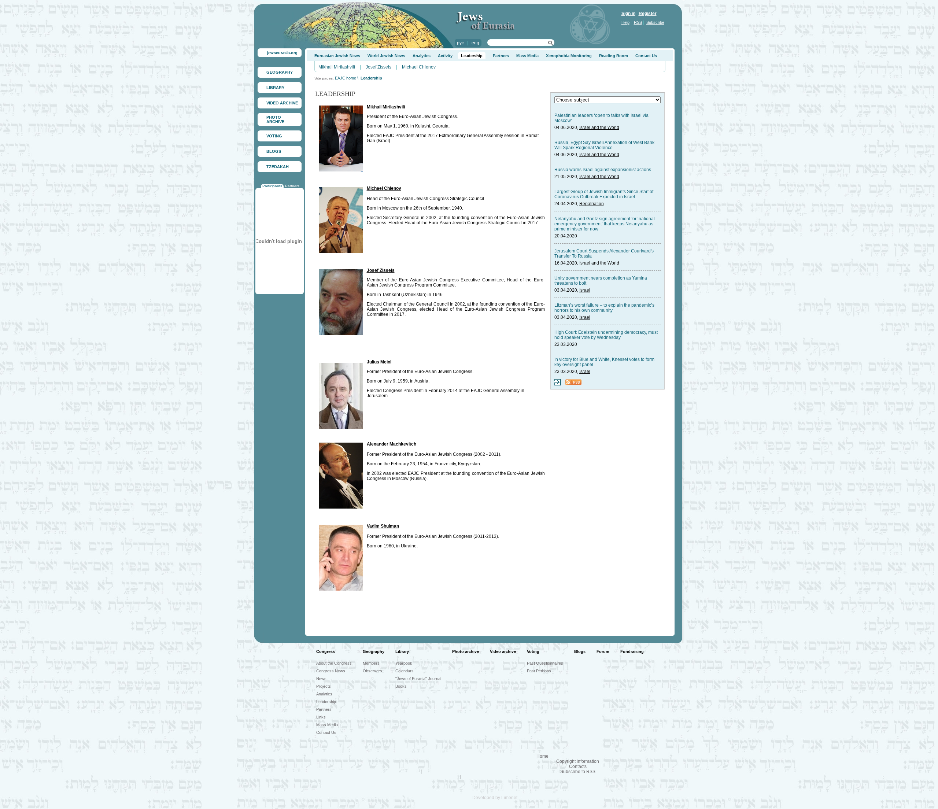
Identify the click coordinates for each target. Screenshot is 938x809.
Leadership (472, 55)
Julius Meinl (379, 362)
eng (475, 42)
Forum (603, 651)
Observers (372, 671)
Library (402, 651)
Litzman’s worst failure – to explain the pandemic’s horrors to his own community (604, 308)
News (321, 678)
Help (625, 22)
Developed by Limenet (489, 797)
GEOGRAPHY (279, 72)
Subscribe (655, 22)
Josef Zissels (378, 67)
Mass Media (527, 55)
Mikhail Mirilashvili (336, 67)
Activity (445, 55)
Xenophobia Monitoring (569, 55)
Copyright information (577, 761)
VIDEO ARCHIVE (282, 103)
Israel (584, 290)
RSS (638, 22)
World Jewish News (386, 55)
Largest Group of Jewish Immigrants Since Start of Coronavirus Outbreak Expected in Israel (603, 194)
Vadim (374, 526)
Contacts (578, 766)
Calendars (404, 671)
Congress (325, 651)
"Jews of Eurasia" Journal (418, 678)
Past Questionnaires (545, 663)
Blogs (580, 651)
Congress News (330, 671)
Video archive (503, 651)
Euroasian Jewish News (337, 55)
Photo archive (465, 651)
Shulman (390, 526)
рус (460, 42)
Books (401, 686)
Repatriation (591, 203)
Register (648, 13)
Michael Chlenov (419, 67)
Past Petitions (539, 671)
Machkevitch (402, 444)
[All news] (557, 384)
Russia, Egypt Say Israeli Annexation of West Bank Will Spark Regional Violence (604, 145)
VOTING (274, 136)
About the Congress (334, 663)
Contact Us (646, 55)
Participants (272, 186)
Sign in (628, 13)
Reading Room (613, 55)
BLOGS (273, 151)
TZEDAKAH (277, 167)
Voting (533, 651)
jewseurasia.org (282, 53)
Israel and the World (599, 127)
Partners (292, 186)
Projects (323, 686)
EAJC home (345, 78)
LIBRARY (275, 87)
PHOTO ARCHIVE (275, 119)
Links (321, 717)
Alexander (378, 444)
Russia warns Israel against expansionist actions (602, 169)
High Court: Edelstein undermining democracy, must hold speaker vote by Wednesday (606, 335)
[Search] (550, 44)
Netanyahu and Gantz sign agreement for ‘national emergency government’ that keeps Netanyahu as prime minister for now (604, 224)
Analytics (422, 55)
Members (371, 663)
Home (542, 756)
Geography (373, 651)
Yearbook (403, 663)
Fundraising (632, 651)
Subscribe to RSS (577, 771)
